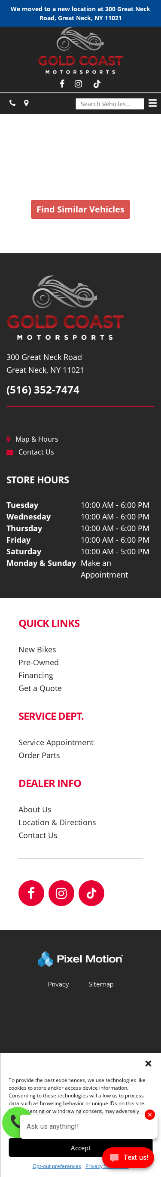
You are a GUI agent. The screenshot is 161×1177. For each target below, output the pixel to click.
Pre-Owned (38, 662)
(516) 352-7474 (42, 389)
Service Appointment (56, 742)
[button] (148, 1063)
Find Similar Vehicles (80, 209)
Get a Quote (40, 688)
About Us (35, 809)
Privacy (58, 984)
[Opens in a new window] (12, 103)
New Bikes (37, 649)
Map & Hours (36, 439)
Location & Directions (57, 822)
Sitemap (101, 984)
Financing (35, 675)
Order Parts (39, 755)
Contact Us (36, 452)
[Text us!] (128, 1159)
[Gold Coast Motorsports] (80, 308)
